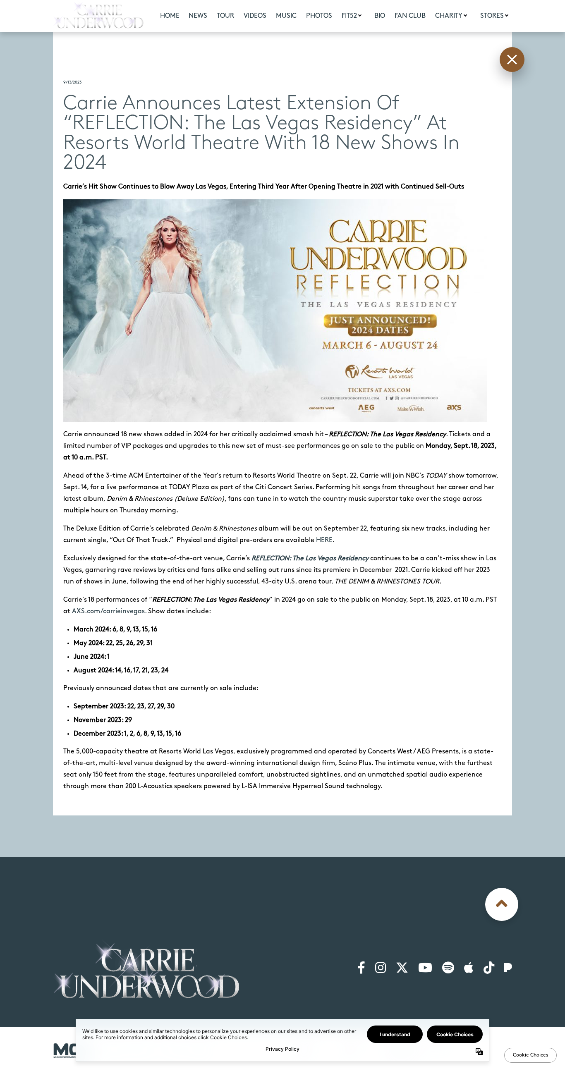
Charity (448, 16)
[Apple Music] (469, 968)
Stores (492, 16)
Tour (225, 16)
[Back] (512, 59)
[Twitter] (402, 968)
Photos (319, 16)
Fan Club (410, 16)
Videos (255, 16)
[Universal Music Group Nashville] (72, 1050)
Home (170, 16)
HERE (324, 540)
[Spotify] (448, 968)
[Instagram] (380, 968)
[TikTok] (489, 968)
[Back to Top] (501, 904)
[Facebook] (361, 968)
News (198, 16)
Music (286, 16)
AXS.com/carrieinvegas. (108, 611)
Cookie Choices (490, 1048)
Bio (379, 16)
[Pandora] (508, 968)
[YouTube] (425, 968)
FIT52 (349, 16)
